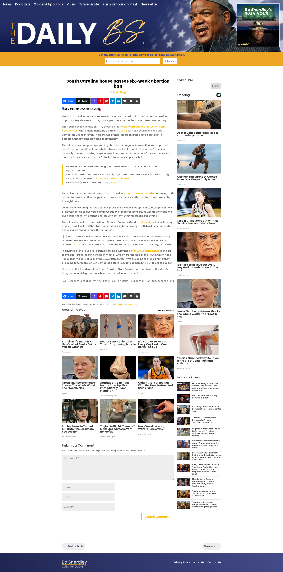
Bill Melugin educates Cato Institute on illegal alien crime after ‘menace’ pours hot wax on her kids (206, 456)
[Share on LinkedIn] (118, 101)
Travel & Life (89, 5)
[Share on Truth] (94, 101)
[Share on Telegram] (112, 101)
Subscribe (170, 61)
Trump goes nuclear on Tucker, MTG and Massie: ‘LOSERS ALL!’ (204, 493)
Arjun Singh (120, 92)
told (145, 263)
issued (127, 193)
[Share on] (125, 101)
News (7, 5)
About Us (198, 562)
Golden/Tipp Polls (48, 5)
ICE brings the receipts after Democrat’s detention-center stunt (206, 408)
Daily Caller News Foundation (120, 304)
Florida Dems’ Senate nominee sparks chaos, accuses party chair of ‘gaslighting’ (203, 482)
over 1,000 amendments (145, 251)
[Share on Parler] (106, 101)
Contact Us (214, 562)
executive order (145, 193)
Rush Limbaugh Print (119, 5)
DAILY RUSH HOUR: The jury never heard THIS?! (204, 396)
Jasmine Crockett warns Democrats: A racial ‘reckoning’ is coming (204, 420)
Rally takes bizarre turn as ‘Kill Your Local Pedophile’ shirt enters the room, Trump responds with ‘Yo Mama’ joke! (206, 469)
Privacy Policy (182, 562)
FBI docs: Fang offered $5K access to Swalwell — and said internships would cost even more (205, 387)
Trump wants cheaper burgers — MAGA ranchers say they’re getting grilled (204, 504)
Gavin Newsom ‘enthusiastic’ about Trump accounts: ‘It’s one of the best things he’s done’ (206, 444)
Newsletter (149, 5)
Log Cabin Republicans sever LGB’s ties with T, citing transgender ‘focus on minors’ (206, 432)
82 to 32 (122, 130)
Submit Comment (158, 517)
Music (71, 5)
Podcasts (23, 5)
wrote (76, 244)
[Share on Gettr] (100, 101)
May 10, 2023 (109, 182)
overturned (143, 222)
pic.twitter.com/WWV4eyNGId (112, 178)
